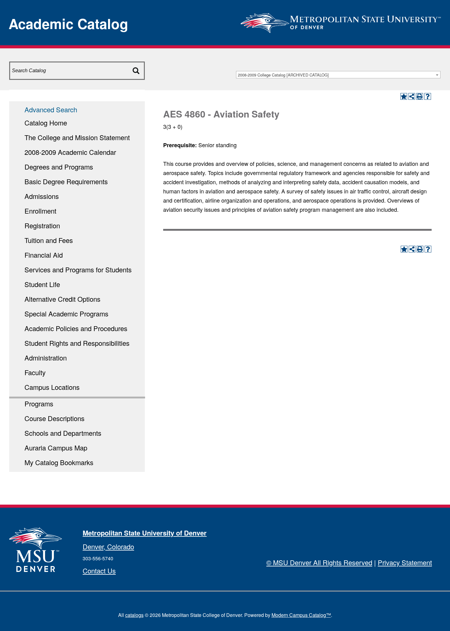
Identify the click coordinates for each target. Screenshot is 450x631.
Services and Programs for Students (78, 269)
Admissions (41, 196)
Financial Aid (43, 254)
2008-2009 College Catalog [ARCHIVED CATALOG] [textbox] (283, 75)
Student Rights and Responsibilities (76, 343)
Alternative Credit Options (62, 299)
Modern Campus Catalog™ (301, 614)
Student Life (42, 284)
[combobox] (338, 74)
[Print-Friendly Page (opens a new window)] (419, 96)
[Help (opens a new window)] (427, 96)
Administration (45, 357)
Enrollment (40, 210)
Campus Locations (52, 387)
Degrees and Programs (58, 166)
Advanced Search (50, 109)
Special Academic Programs (66, 313)
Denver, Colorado (108, 546)
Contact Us (99, 570)
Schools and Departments (62, 433)
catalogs (134, 614)
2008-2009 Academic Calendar (70, 152)
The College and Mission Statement (77, 137)
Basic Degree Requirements (66, 181)
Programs (38, 403)
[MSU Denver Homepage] (341, 21)
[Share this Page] (411, 96)
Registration (42, 225)
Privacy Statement (405, 562)
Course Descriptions (54, 418)
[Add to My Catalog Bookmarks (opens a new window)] (403, 96)
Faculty (35, 372)
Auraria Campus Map (55, 447)
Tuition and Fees (48, 240)
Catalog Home (45, 122)
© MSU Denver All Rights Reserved (319, 562)
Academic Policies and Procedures (75, 328)
